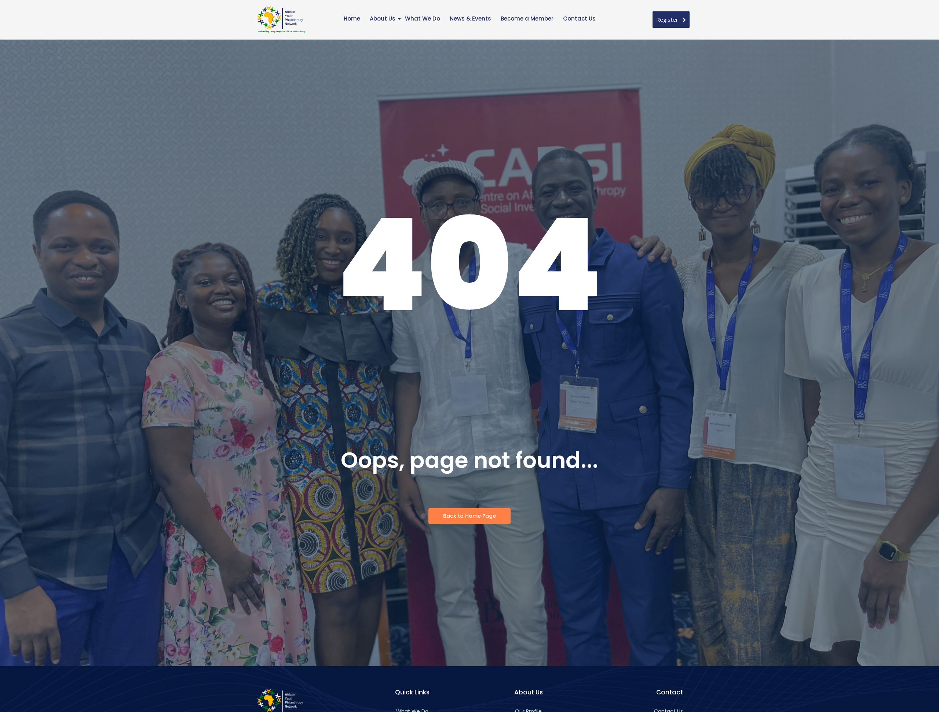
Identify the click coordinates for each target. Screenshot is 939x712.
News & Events (470, 18)
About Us (382, 18)
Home (352, 18)
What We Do (422, 18)
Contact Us (579, 18)
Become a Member (527, 18)
